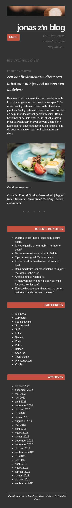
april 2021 (20, 401)
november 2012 (24, 444)
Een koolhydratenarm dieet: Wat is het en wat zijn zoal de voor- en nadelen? (35, 83)
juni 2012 (20, 459)
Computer (20, 317)
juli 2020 (20, 413)
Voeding (48, 199)
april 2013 (20, 428)
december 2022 (24, 389)
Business (20, 313)
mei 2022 (20, 393)
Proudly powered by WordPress (22, 496)
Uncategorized (23, 360)
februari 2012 (22, 471)
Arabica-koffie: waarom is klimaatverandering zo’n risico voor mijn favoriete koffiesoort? (38, 280)
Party (18, 341)
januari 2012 (22, 475)
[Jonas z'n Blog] (36, 15)
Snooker (20, 352)
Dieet (10, 199)
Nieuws (19, 337)
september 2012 (24, 452)
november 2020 (24, 405)
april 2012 (20, 463)
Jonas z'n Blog (41, 27)
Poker (18, 345)
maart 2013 (21, 432)
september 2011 (24, 483)
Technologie (22, 356)
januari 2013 (22, 436)
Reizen (19, 348)
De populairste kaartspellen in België (36, 253)
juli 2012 (20, 456)
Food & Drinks (28, 195)
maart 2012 (21, 467)
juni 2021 (20, 397)
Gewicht (20, 199)
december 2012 (24, 440)
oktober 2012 (22, 448)
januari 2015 (22, 417)
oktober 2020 (22, 409)
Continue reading (19, 187)
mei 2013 (20, 424)
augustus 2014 (23, 421)
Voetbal (19, 364)
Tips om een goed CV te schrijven (34, 257)
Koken (18, 333)
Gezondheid (45, 195)
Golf (17, 329)
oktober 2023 (22, 386)
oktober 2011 (22, 479)
